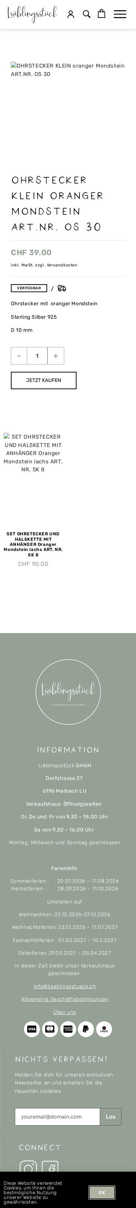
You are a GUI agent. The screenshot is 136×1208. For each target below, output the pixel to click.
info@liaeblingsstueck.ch (65, 986)
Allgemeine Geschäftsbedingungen (64, 999)
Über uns (64, 1012)
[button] (86, 15)
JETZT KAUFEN (43, 380)
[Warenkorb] (101, 14)
